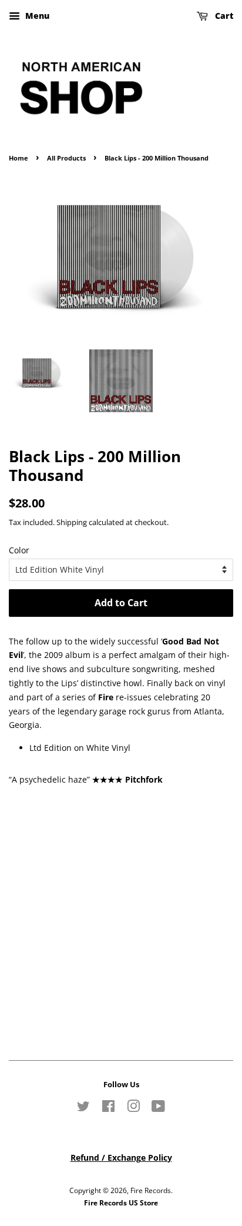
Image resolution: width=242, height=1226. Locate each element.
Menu (36, 15)
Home (18, 158)
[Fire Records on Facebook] (108, 1108)
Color (19, 550)
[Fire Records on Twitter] (83, 1108)
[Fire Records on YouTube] (158, 1108)
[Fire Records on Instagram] (133, 1108)
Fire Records (150, 1190)
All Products (66, 158)
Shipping (71, 522)
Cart (223, 15)
